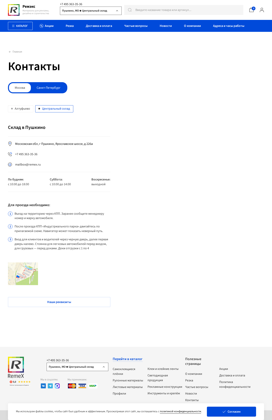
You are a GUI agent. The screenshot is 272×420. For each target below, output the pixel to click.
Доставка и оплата (232, 375)
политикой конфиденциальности (180, 411)
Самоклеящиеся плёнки (124, 371)
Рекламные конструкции (165, 387)
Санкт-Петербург (49, 88)
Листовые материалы (128, 387)
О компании (193, 374)
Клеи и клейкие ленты (163, 369)
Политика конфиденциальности (234, 384)
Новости (191, 393)
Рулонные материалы (128, 380)
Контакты (192, 400)
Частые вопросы (196, 387)
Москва (20, 88)
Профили (119, 393)
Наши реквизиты (59, 302)
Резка (189, 380)
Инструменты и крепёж (164, 393)
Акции (223, 369)
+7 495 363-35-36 (71, 4)
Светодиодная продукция (158, 377)
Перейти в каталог (128, 359)
